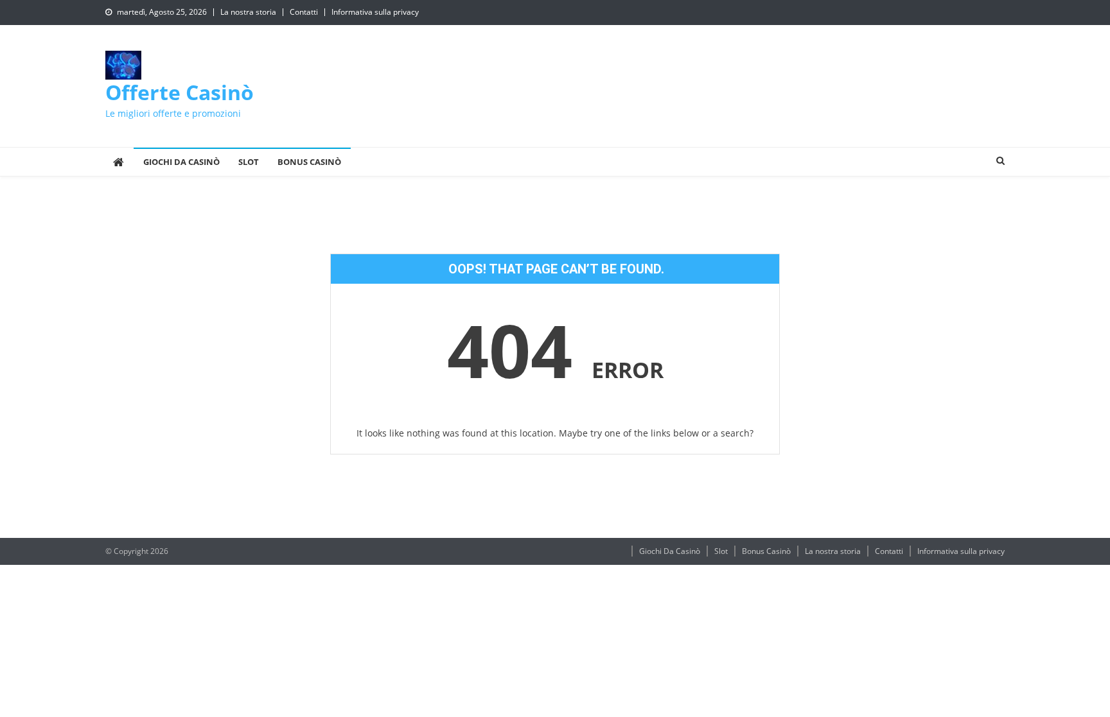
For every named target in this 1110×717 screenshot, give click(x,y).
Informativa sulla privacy (375, 11)
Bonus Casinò (309, 162)
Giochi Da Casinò (181, 162)
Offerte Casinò (179, 92)
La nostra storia (248, 11)
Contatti (304, 11)
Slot (248, 162)
